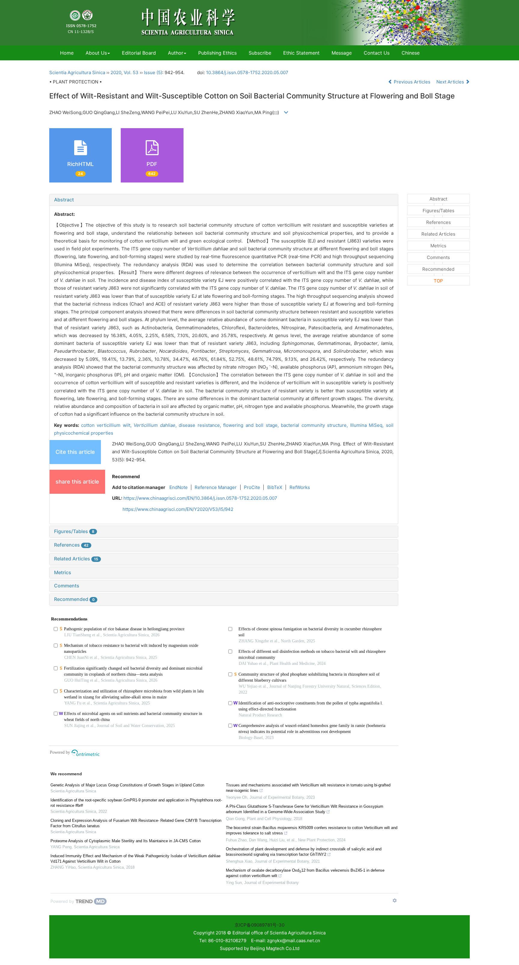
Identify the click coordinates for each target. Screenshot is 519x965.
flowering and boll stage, (252, 425)
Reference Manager (216, 487)
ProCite (252, 487)
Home (67, 53)
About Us (96, 53)
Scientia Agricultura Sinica (77, 72)
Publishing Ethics (217, 53)
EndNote (178, 487)
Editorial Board (139, 53)
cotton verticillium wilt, (107, 425)
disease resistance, (201, 425)
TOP (438, 281)
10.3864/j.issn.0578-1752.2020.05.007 (247, 72)
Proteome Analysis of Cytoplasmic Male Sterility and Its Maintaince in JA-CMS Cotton (125, 841)
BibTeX (274, 487)
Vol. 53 (131, 72)
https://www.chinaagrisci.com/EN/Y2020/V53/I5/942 (178, 509)
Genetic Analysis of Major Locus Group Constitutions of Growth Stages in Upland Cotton (127, 785)
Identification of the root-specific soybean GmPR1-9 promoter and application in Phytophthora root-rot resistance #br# (136, 803)
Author (175, 53)
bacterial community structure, (315, 425)
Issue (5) (153, 72)
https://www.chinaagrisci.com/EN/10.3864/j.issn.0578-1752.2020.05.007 (200, 498)
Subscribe (260, 53)
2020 (116, 72)
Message (342, 53)
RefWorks (300, 487)
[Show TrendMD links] (394, 900)
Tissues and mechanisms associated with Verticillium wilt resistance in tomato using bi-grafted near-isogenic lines (308, 788)
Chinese (411, 53)
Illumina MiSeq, (368, 425)
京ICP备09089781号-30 (259, 925)
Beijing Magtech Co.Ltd (274, 948)
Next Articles (450, 82)
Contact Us (377, 53)
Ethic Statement (301, 53)
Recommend (126, 476)
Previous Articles (412, 82)
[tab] (224, 200)
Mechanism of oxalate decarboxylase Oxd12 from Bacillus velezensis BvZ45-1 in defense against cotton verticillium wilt (305, 873)
